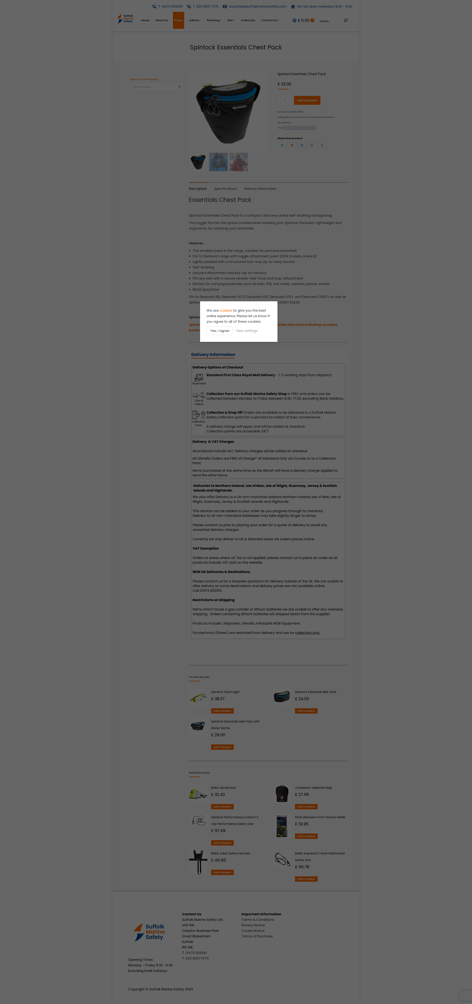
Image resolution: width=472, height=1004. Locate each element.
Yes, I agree (219, 330)
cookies (226, 310)
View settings (247, 330)
